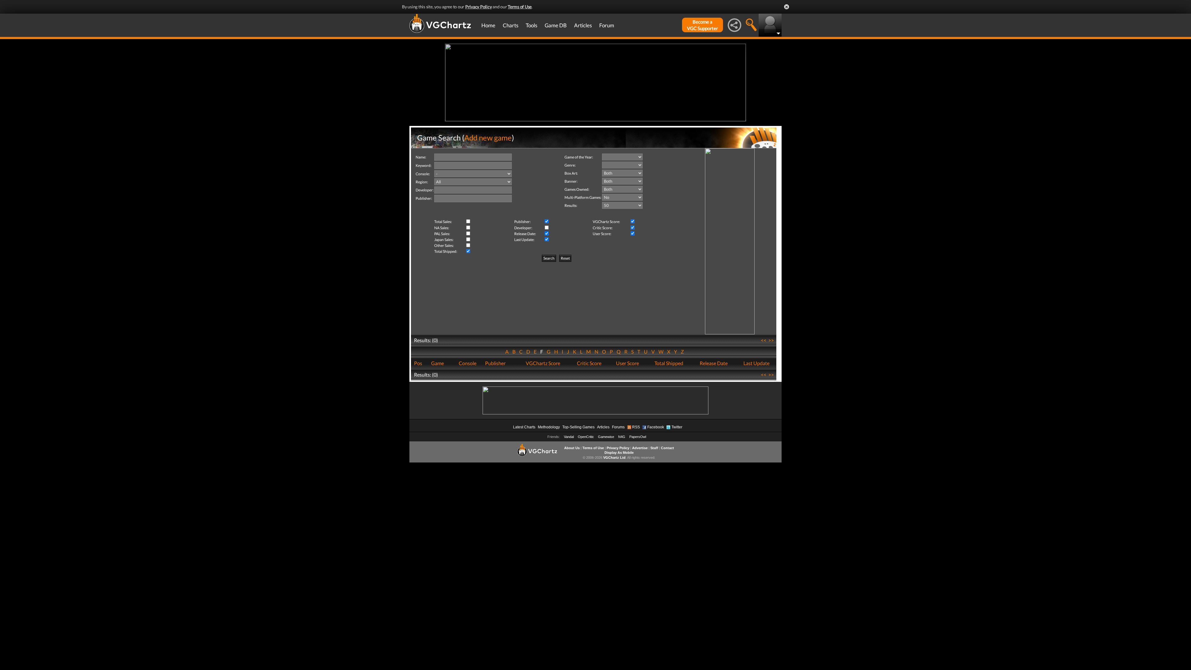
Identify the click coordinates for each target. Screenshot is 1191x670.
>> (771, 340)
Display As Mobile (619, 452)
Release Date (714, 363)
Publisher (495, 363)
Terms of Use (520, 6)
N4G (621, 437)
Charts (510, 25)
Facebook (655, 427)
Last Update (756, 363)
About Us (572, 448)
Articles (583, 25)
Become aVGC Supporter (702, 25)
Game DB (556, 25)
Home (488, 25)
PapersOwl (637, 437)
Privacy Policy (478, 6)
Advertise (640, 448)
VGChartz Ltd (614, 457)
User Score (627, 363)
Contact (667, 448)
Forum (606, 25)
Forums (618, 427)
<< (763, 340)
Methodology (549, 427)
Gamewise (606, 437)
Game (437, 363)
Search (549, 258)
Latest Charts (524, 427)
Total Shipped (668, 363)
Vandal (569, 437)
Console (467, 363)
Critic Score (589, 363)
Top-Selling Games (578, 427)
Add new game (488, 137)
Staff (654, 448)
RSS (636, 427)
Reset (565, 258)
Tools (531, 25)
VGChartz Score (543, 363)
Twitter (676, 427)
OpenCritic (586, 437)
